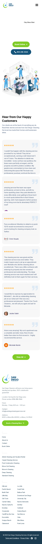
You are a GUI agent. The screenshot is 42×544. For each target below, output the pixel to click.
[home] (7, 5)
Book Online (6, 446)
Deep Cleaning (7, 472)
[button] (37, 4)
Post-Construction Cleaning (10, 463)
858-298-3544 (17, 399)
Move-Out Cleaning (8, 466)
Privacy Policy (24, 538)
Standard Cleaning (8, 475)
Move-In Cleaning (7, 469)
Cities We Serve (17, 22)
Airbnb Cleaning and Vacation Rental (13, 457)
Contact (4, 443)
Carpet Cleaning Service (10, 460)
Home (9, 22)
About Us (5, 440)
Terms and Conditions (12, 538)
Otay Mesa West (29, 22)
